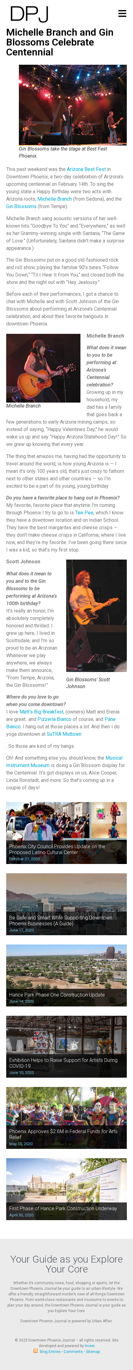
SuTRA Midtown (64, 734)
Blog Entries (50, 1352)
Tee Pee (84, 513)
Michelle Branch (54, 199)
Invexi (90, 1346)
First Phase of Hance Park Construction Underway (63, 1208)
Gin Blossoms (21, 206)
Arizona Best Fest (86, 169)
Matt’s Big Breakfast (41, 712)
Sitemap (93, 1352)
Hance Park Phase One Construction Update (57, 995)
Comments (73, 1352)
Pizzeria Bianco (54, 719)
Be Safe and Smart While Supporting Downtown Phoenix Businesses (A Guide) (60, 921)
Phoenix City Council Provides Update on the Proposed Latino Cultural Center (57, 849)
